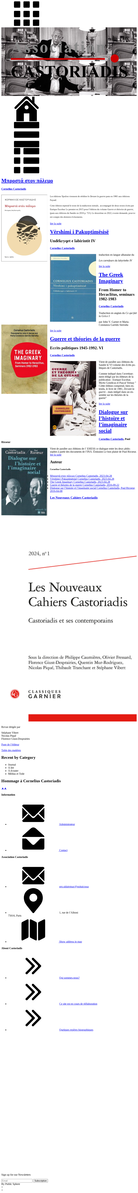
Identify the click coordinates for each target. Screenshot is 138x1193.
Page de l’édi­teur (10, 744)
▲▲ (4, 788)
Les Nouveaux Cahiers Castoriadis (74, 497)
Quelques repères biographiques (76, 1029)
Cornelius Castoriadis (13, 188)
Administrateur (67, 824)
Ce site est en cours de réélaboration (78, 1003)
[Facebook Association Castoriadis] (69, 1168)
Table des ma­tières (11, 750)
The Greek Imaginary (111, 278)
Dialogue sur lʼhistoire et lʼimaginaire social (113, 421)
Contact (63, 850)
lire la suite (55, 223)
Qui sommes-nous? (69, 977)
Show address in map (70, 941)
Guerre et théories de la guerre (85, 339)
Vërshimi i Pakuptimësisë (79, 232)
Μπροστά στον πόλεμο (27, 180)
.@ (74, 886)
